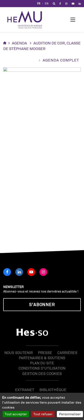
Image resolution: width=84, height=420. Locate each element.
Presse (45, 352)
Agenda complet (61, 60)
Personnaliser (70, 414)
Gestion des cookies (42, 373)
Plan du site (42, 363)
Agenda (19, 43)
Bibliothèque (52, 389)
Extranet (24, 389)
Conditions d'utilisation (42, 368)
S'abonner (42, 304)
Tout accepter (16, 414)
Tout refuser (43, 414)
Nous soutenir (18, 352)
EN (46, 3)
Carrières (67, 352)
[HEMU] (26, 19)
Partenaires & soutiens (42, 358)
